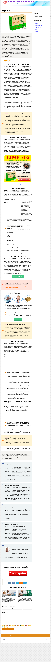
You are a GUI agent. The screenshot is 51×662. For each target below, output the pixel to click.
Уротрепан (37, 23)
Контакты (20, 635)
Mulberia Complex (38, 25)
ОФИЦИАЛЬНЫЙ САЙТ (18, 276)
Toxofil (19, 596)
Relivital (36, 29)
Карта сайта (45, 639)
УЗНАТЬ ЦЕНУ (18, 319)
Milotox (4, 596)
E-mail (13, 608)
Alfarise (36, 31)
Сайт (24, 608)
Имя (3, 608)
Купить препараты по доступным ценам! (21, 2)
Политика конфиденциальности (10, 635)
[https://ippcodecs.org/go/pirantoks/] (18, 169)
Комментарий (5, 612)
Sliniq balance (38, 27)
